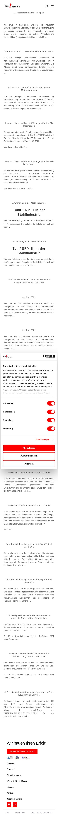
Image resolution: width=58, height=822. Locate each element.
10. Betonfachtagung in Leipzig (29, 13)
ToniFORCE (39, 135)
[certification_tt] (18, 757)
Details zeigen (42, 439)
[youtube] (9, 804)
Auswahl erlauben (29, 456)
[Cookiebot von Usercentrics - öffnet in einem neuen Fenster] (43, 356)
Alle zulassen (29, 448)
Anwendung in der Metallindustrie (29, 203)
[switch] (51, 412)
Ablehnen (29, 463)
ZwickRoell (41, 61)
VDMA (22, 147)
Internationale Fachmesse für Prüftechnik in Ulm (29, 51)
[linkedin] (15, 804)
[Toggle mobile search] (47, 6)
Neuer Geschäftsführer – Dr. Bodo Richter (29, 472)
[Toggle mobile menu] (52, 6)
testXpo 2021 (29, 297)
